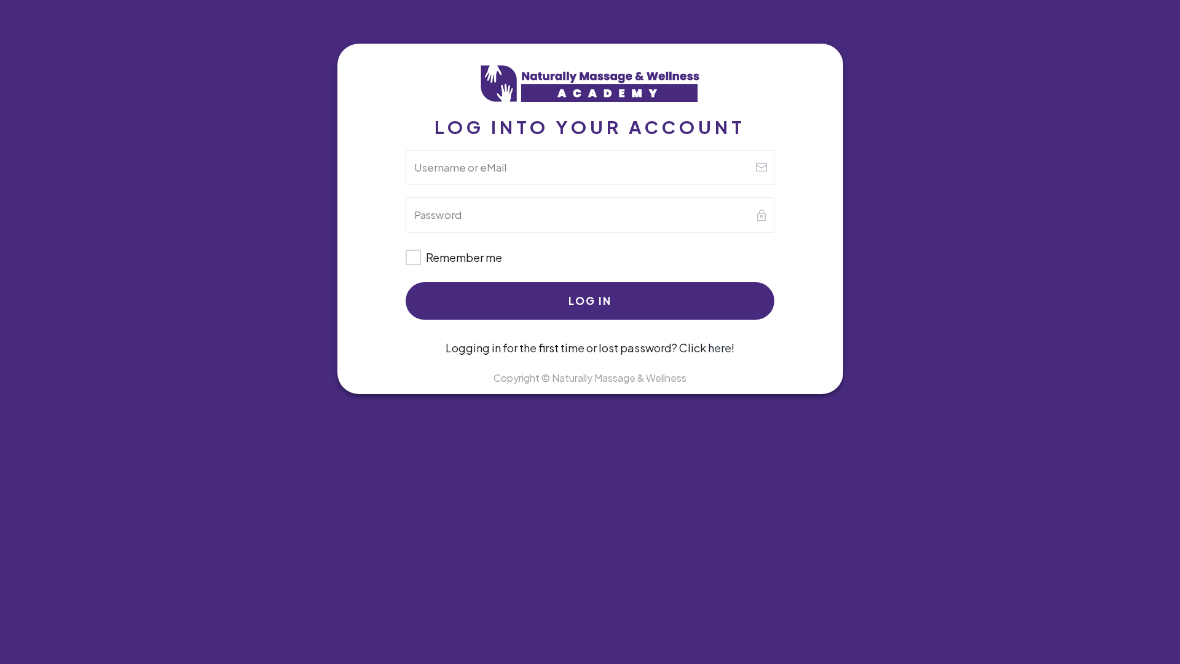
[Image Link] (590, 84)
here (719, 348)
